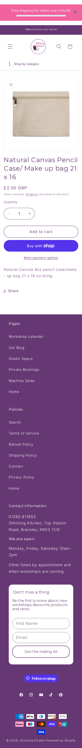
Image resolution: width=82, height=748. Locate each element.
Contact (16, 466)
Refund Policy (21, 444)
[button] (10, 46)
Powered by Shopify (61, 740)
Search (15, 422)
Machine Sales (22, 380)
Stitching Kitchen (32, 740)
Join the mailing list (41, 652)
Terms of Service (24, 433)
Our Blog (16, 347)
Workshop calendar (26, 336)
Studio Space (21, 358)
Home (14, 391)
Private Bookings (24, 369)
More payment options (41, 257)
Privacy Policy (21, 477)
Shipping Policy (23, 455)
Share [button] (13, 291)
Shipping (31, 194)
